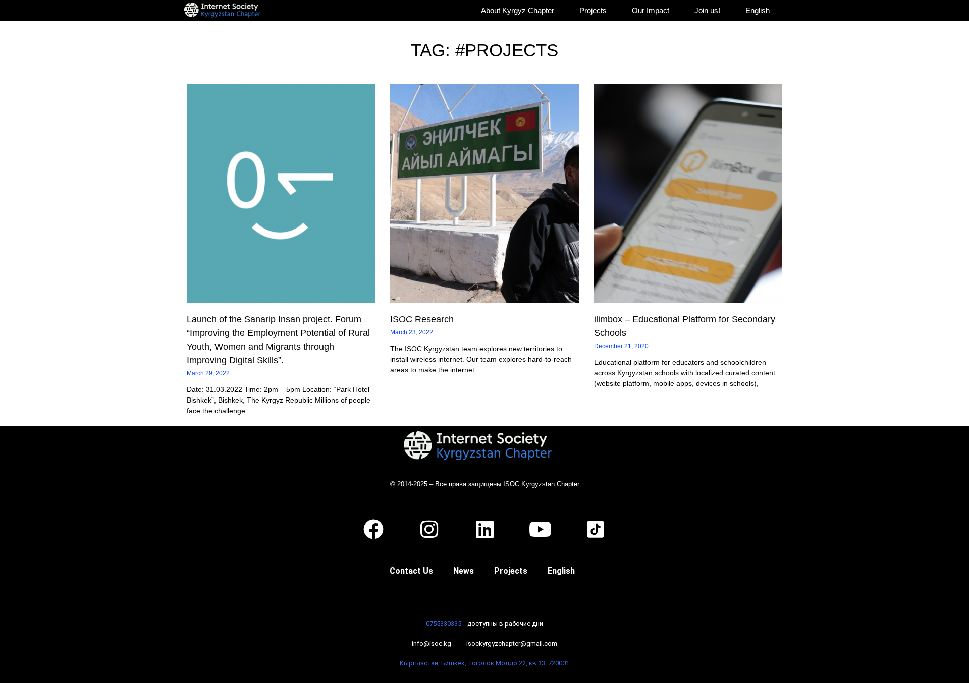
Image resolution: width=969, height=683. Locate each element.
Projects (593, 10)
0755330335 (443, 624)
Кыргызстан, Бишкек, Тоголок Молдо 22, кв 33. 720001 (484, 663)
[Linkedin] (484, 529)
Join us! (707, 10)
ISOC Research (422, 319)
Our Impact (650, 10)
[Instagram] (429, 529)
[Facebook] (373, 529)
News (463, 571)
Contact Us (411, 571)
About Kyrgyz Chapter (517, 10)
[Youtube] (540, 529)
